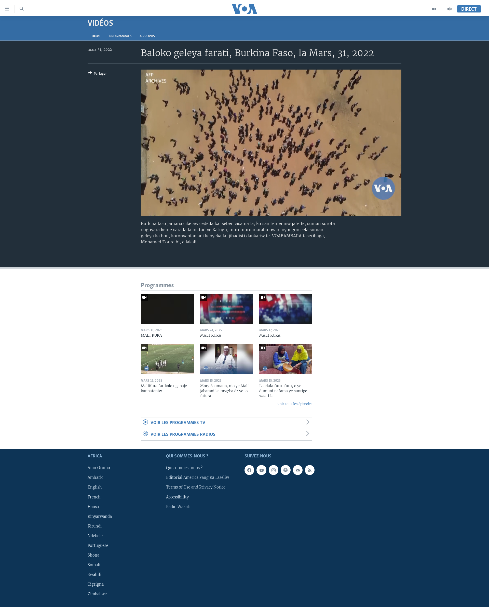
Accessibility (177, 497)
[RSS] (310, 470)
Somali (94, 565)
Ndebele (95, 536)
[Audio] (449, 9)
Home (96, 36)
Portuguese (98, 545)
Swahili (94, 574)
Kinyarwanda (100, 516)
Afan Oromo (99, 468)
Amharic (95, 477)
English (95, 487)
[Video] (434, 9)
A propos (147, 36)
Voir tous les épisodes (294, 404)
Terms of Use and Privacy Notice (195, 487)
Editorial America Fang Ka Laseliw (197, 477)
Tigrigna (96, 584)
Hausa (93, 506)
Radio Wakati (178, 506)
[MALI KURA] (167, 309)
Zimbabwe (97, 594)
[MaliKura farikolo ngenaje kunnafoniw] (167, 359)
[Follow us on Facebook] (249, 470)
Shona (93, 555)
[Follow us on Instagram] (273, 470)
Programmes (120, 36)
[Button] (97, 74)
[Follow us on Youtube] (261, 470)
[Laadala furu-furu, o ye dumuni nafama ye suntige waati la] (285, 359)
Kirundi (95, 526)
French (94, 497)
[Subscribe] (298, 470)
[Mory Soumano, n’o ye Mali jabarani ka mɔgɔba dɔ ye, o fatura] (226, 359)
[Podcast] (285, 470)
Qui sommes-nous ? (184, 468)
